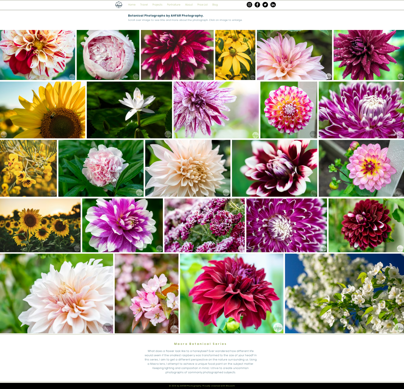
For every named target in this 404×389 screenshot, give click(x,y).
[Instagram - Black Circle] (249, 4)
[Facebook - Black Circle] (257, 4)
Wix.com (230, 385)
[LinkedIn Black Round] (273, 4)
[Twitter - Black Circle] (265, 4)
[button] (144, 4)
